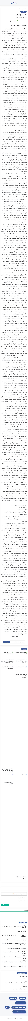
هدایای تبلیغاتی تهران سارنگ (19, 1007)
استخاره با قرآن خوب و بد (19, 1011)
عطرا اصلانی (24, 985)
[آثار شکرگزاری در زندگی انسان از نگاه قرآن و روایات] (21, 655)
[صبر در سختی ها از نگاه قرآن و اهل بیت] (21, 669)
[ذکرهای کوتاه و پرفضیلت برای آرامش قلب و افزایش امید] (7, 717)
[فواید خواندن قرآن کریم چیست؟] (7, 777)
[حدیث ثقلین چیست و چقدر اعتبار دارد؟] (21, 824)
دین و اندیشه (21, 8)
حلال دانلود (22, 998)
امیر (26, 981)
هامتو (7, 1007)
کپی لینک (6, 642)
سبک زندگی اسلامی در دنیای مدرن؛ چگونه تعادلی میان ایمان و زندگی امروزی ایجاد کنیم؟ (7, 661)
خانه (25, 8)
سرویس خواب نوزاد (20, 1002)
